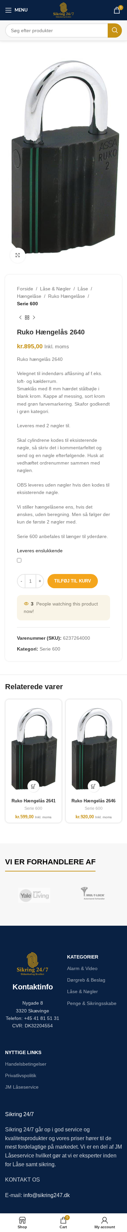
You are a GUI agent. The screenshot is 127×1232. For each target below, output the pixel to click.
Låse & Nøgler (55, 288)
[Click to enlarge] (17, 255)
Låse (83, 288)
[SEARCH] (115, 30)
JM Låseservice (22, 1087)
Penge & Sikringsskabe (92, 1003)
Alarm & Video (82, 968)
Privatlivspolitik (20, 1075)
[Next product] (33, 317)
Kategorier (82, 957)
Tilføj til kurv (72, 580)
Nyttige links (23, 1052)
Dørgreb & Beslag (86, 980)
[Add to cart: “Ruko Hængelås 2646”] (94, 786)
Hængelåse (29, 296)
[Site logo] (63, 10)
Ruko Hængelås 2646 (93, 801)
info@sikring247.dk (46, 1195)
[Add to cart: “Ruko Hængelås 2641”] (33, 786)
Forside (25, 288)
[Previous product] (20, 317)
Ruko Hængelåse (66, 296)
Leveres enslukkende (40, 550)
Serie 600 (27, 303)
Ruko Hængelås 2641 (34, 801)
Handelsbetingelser (25, 1064)
